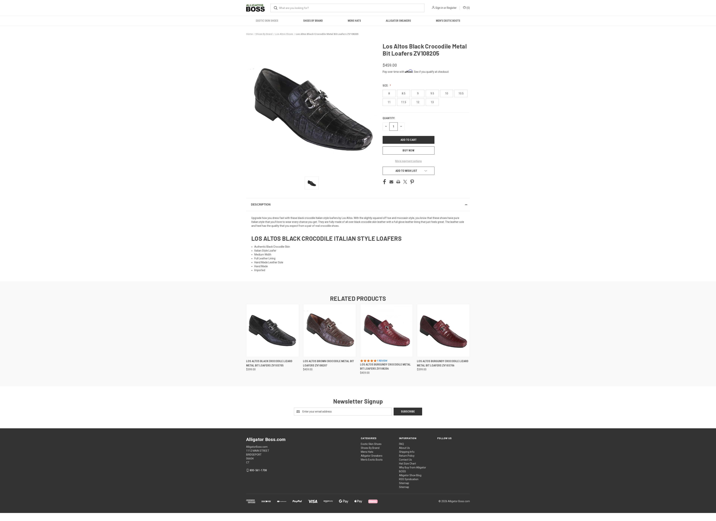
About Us (404, 447)
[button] (358, 204)
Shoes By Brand (313, 20)
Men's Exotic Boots (448, 20)
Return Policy (406, 455)
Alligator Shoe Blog (410, 475)
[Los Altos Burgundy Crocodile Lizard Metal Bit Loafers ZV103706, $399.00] (443, 330)
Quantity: (389, 118)
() (468, 7)
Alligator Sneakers (398, 20)
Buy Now (408, 150)
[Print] (398, 181)
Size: (386, 85)
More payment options (408, 161)
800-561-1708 (258, 470)
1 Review (382, 360)
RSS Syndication (408, 479)
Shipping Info (406, 451)
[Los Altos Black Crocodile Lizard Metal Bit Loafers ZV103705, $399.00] (272, 330)
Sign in (439, 7)
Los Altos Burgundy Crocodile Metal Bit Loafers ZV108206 (385, 367)
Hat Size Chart (407, 463)
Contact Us (405, 459)
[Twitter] (405, 181)
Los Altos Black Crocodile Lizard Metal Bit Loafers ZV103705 (269, 363)
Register (452, 7)
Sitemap (404, 483)
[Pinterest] (412, 181)
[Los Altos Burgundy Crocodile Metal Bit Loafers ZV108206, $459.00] (386, 330)
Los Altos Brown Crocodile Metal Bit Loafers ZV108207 (328, 363)
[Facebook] (384, 181)
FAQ (401, 443)
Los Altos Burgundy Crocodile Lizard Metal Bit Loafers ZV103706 (442, 363)
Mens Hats (354, 20)
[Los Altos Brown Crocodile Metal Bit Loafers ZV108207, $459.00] (329, 330)
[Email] (391, 181)
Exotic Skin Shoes (267, 20)
